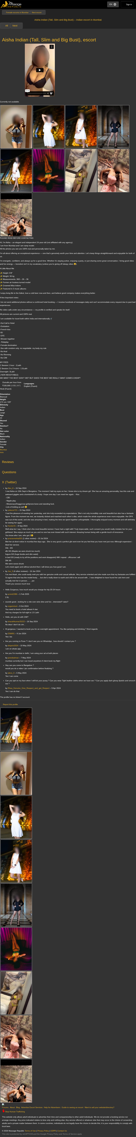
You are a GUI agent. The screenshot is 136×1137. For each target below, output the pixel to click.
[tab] (68, 461)
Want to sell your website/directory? (99, 1107)
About (12, 1107)
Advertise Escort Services (31, 1107)
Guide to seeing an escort (72, 1107)
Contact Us (62, 1131)
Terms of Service (70, 1134)
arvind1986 (12, 594)
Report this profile (10, 704)
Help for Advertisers (52, 1107)
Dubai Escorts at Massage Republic (11, 4)
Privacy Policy (43, 1131)
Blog (18, 1107)
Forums (5, 1107)
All (6, 25)
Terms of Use (30, 1131)
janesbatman (13, 658)
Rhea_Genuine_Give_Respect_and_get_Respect (28, 688)
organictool (12, 606)
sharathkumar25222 (16, 621)
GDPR (53, 1131)
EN (110, 4)
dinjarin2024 (13, 645)
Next (14, 25)
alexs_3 (11, 673)
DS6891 (11, 633)
